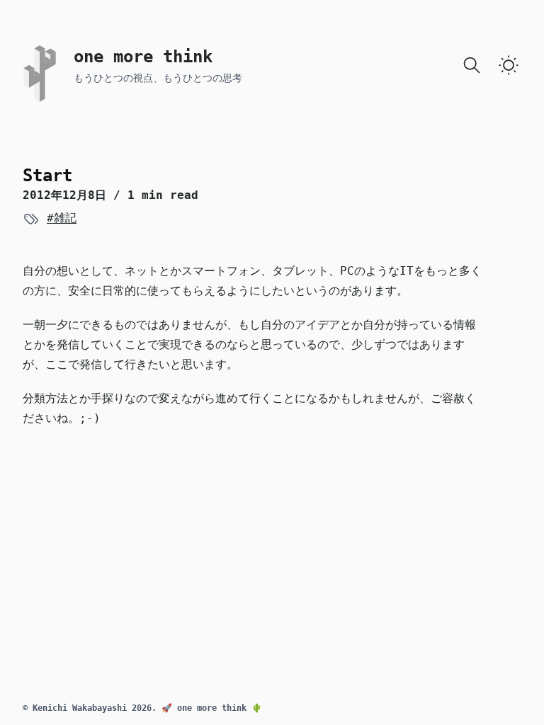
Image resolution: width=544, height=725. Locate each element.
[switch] (508, 65)
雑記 (64, 217)
